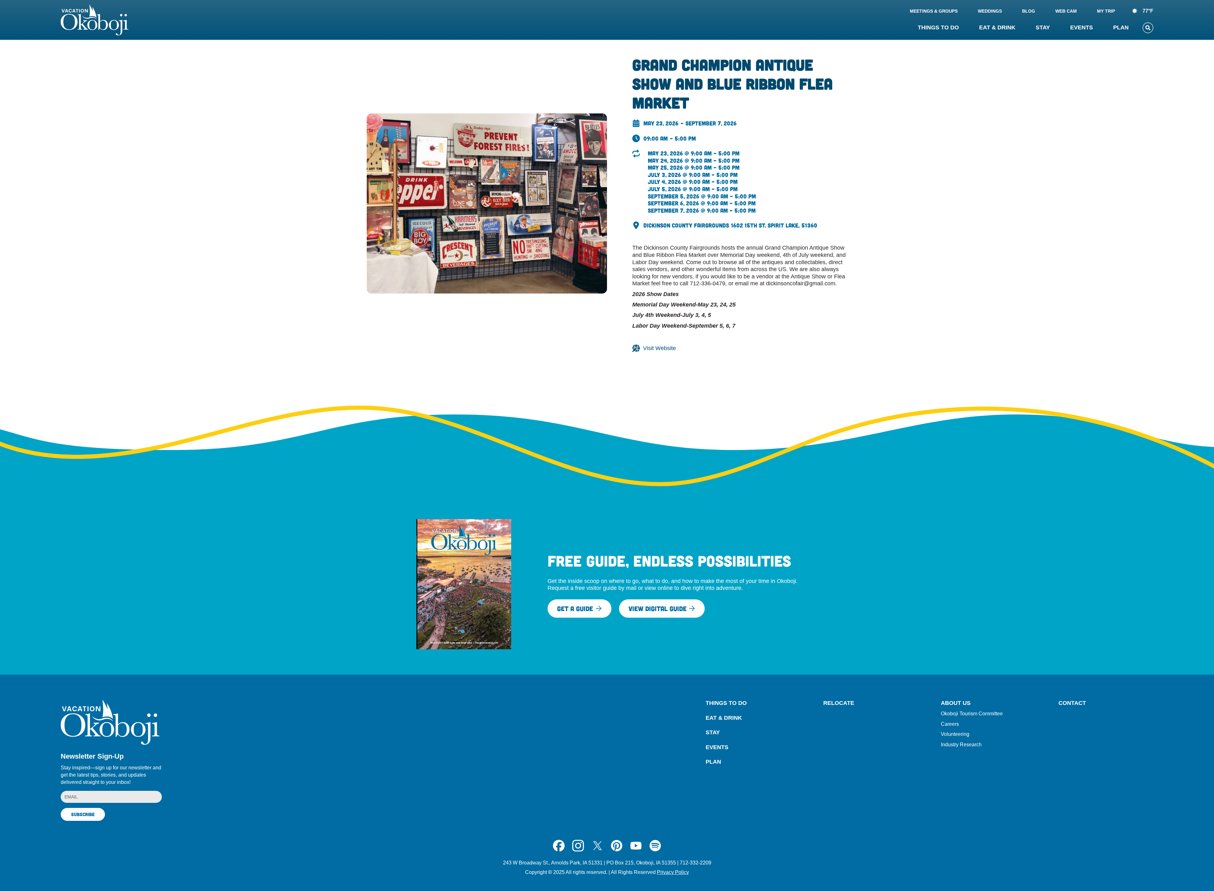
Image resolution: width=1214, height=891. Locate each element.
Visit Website (659, 348)
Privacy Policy (673, 872)
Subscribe (83, 814)
